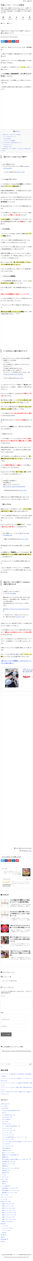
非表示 (18, 131)
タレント (4, 1194)
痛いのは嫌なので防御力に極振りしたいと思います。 (16, 1159)
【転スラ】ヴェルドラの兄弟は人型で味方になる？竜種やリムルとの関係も (20, 953)
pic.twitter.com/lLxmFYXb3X (15, 374)
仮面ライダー (6, 1201)
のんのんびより (7, 1117)
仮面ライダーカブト (8, 1203)
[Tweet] (2, 41)
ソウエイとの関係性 (9, 140)
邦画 (4, 1232)
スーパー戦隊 (5, 1186)
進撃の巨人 (6, 1170)
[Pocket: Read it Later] (17, 41)
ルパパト (4, 1199)
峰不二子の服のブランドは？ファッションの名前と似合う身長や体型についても (20, 939)
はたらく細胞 (6, 1119)
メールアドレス (5, 1019)
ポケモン (5, 1177)
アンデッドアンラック (8, 1130)
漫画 (3, 1237)
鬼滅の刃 (5, 1172)
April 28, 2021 (19, 378)
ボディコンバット (6, 1197)
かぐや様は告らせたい (8, 1115)
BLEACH (5, 1108)
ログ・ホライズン (7, 1146)
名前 (2, 1012)
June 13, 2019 (24, 539)
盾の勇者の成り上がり (8, 1161)
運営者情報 (4, 1239)
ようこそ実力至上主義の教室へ (11, 1126)
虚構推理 (5, 1166)
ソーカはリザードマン (9, 136)
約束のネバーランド (8, 1163)
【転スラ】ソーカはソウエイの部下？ (12, 134)
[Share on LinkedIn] (13, 41)
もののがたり (6, 1123)
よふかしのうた (7, 1128)
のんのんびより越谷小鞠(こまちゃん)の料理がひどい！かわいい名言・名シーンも (20, 913)
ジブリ (5, 1226)
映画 (3, 1223)
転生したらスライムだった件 (25, 848)
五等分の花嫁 (6, 1148)
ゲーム (3, 1175)
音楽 (3, 1241)
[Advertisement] (16, 108)
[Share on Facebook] (6, 41)
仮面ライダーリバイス (9, 1219)
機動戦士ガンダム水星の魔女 (10, 1155)
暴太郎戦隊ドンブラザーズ (10, 1188)
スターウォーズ (7, 1228)
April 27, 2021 (23, 490)
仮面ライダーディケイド (9, 1214)
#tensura (12, 609)
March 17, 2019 (21, 172)
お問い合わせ (5, 1103)
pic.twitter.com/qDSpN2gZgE (17, 486)
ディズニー (6, 1230)
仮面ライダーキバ (7, 1206)
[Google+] (10, 41)
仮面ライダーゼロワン (9, 1212)
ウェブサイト (4, 1026)
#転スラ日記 (6, 486)
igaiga (29, 851)
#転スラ (8, 609)
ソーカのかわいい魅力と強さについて (12, 142)
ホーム (3, 23)
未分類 (4, 1234)
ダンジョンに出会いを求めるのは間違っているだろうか (17, 1141)
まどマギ (5, 1121)
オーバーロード (7, 1132)
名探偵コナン (6, 1150)
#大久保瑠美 (13, 593)
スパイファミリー (7, 1139)
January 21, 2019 (20, 616)
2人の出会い (7, 138)
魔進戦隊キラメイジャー (9, 1192)
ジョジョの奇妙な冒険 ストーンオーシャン (14, 1137)
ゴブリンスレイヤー (8, 1135)
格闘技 (5, 1181)
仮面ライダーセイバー (8, 1210)
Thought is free (25, 1257)
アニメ (10, 23)
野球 (4, 1183)
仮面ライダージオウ (8, 1208)
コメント (3, 996)
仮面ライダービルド (8, 1217)
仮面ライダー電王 (7, 1221)
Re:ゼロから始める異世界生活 (11, 1110)
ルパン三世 (6, 1143)
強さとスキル (7, 146)
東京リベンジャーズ (8, 1152)
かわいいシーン (8, 144)
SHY (4, 1112)
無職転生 (5, 1157)
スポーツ (4, 1179)
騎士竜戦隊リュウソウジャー (10, 1190)
